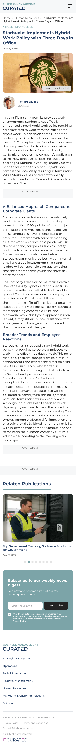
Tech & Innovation (14, 673)
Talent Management (20, 26)
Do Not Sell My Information (18, 728)
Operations (10, 666)
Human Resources (27, 18)
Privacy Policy (10, 723)
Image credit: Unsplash (57, 88)
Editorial (8, 703)
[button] (25, 562)
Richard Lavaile (28, 101)
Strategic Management (17, 658)
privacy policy (19, 621)
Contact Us (24, 717)
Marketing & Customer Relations (24, 695)
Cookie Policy (43, 717)
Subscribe (56, 605)
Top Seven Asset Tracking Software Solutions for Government (37, 548)
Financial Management (17, 680)
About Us (8, 717)
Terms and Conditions (36, 723)
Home (7, 18)
